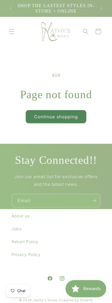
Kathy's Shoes (46, 300)
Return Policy (24, 241)
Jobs (16, 228)
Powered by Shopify (76, 300)
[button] (11, 31)
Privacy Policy (25, 254)
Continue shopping (56, 116)
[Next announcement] (101, 8)
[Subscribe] (94, 200)
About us (20, 215)
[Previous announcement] (10, 8)
